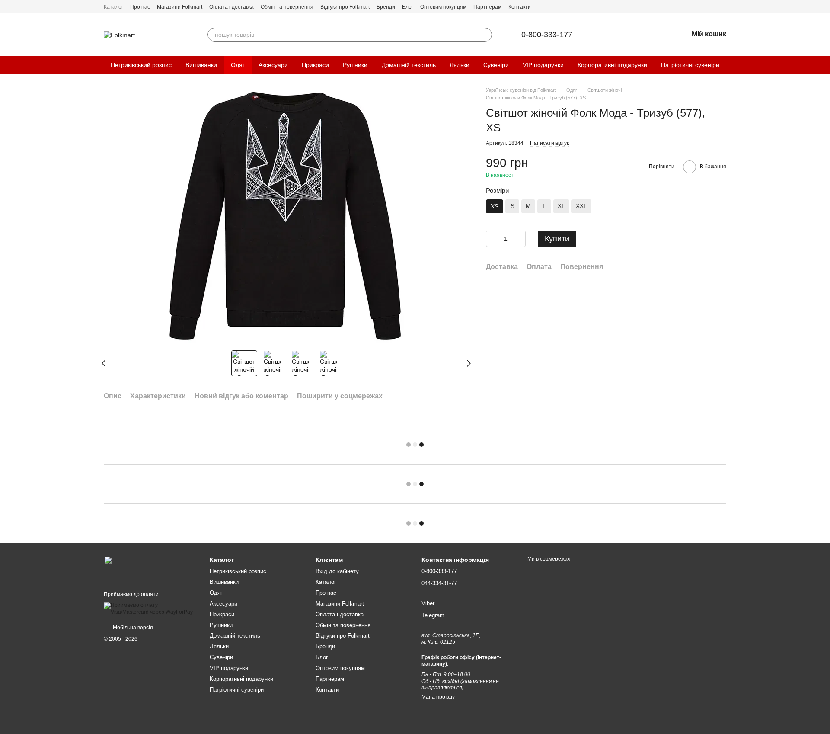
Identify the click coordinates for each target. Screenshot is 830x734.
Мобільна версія (132, 628)
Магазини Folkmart (179, 7)
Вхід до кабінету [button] (337, 571)
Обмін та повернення (287, 7)
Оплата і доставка (231, 7)
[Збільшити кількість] (519, 239)
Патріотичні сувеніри (690, 64)
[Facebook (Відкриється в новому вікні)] (712, 6)
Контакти (519, 7)
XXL (581, 205)
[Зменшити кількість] (492, 239)
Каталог (113, 7)
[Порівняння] (636, 35)
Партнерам (487, 7)
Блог (407, 7)
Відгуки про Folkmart (345, 7)
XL (561, 205)
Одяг (238, 64)
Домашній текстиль (409, 64)
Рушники (355, 64)
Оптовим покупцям (443, 7)
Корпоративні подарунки (612, 64)
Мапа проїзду (438, 697)
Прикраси (315, 64)
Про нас (140, 7)
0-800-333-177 (546, 34)
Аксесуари (273, 64)
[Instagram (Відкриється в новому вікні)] (722, 6)
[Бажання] (659, 35)
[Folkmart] (147, 568)
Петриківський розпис (141, 64)
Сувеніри (496, 64)
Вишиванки (201, 64)
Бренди (386, 7)
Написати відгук (549, 143)
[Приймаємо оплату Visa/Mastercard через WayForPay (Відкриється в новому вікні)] (150, 609)
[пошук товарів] (485, 35)
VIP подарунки (543, 64)
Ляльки (459, 64)
